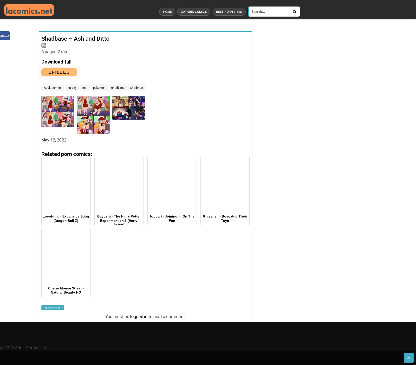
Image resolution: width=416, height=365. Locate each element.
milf (84, 88)
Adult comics (53, 88)
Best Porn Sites (229, 11)
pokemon (99, 88)
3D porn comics (194, 11)
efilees (59, 72)
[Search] (294, 11)
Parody (72, 88)
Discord (5, 36)
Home (167, 11)
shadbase (117, 88)
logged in (139, 316)
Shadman (136, 88)
